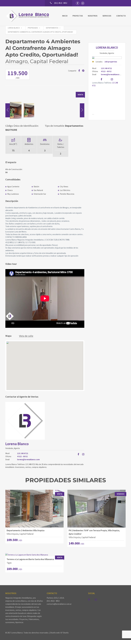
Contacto (121, 16)
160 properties (111, 61)
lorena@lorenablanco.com (28, 459)
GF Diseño (64, 632)
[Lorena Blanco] (28, 16)
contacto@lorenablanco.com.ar (59, 604)
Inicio (64, 16)
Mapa (8, 335)
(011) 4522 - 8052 (53, 601)
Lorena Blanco (17, 443)
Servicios (106, 16)
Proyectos (78, 16)
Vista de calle (26, 336)
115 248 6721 (22, 453)
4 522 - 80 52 (22, 456)
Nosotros (92, 16)
